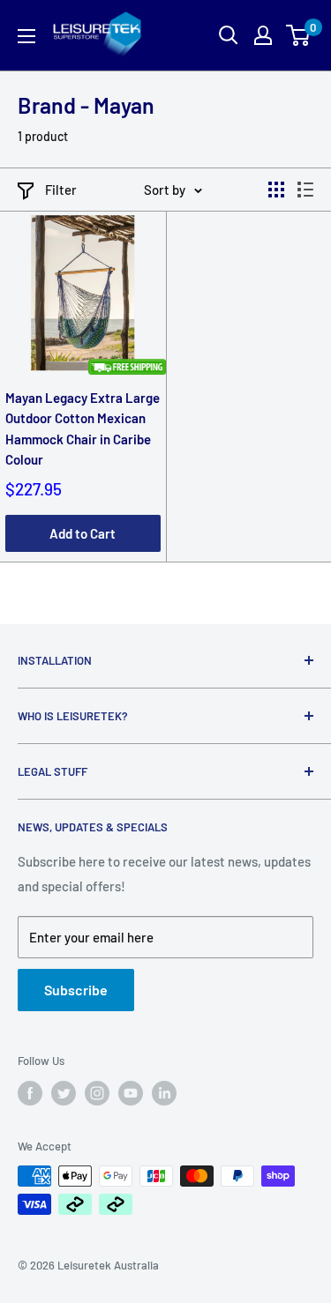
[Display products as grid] (276, 189)
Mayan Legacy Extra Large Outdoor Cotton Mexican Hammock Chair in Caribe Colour (82, 428)
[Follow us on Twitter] (63, 1093)
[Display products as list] (305, 189)
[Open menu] (26, 36)
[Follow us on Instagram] (97, 1093)
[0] (299, 35)
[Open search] (228, 35)
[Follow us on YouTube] (130, 1093)
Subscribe (76, 989)
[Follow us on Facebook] (30, 1093)
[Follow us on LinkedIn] (164, 1093)
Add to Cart (82, 533)
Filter (61, 189)
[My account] (263, 35)
